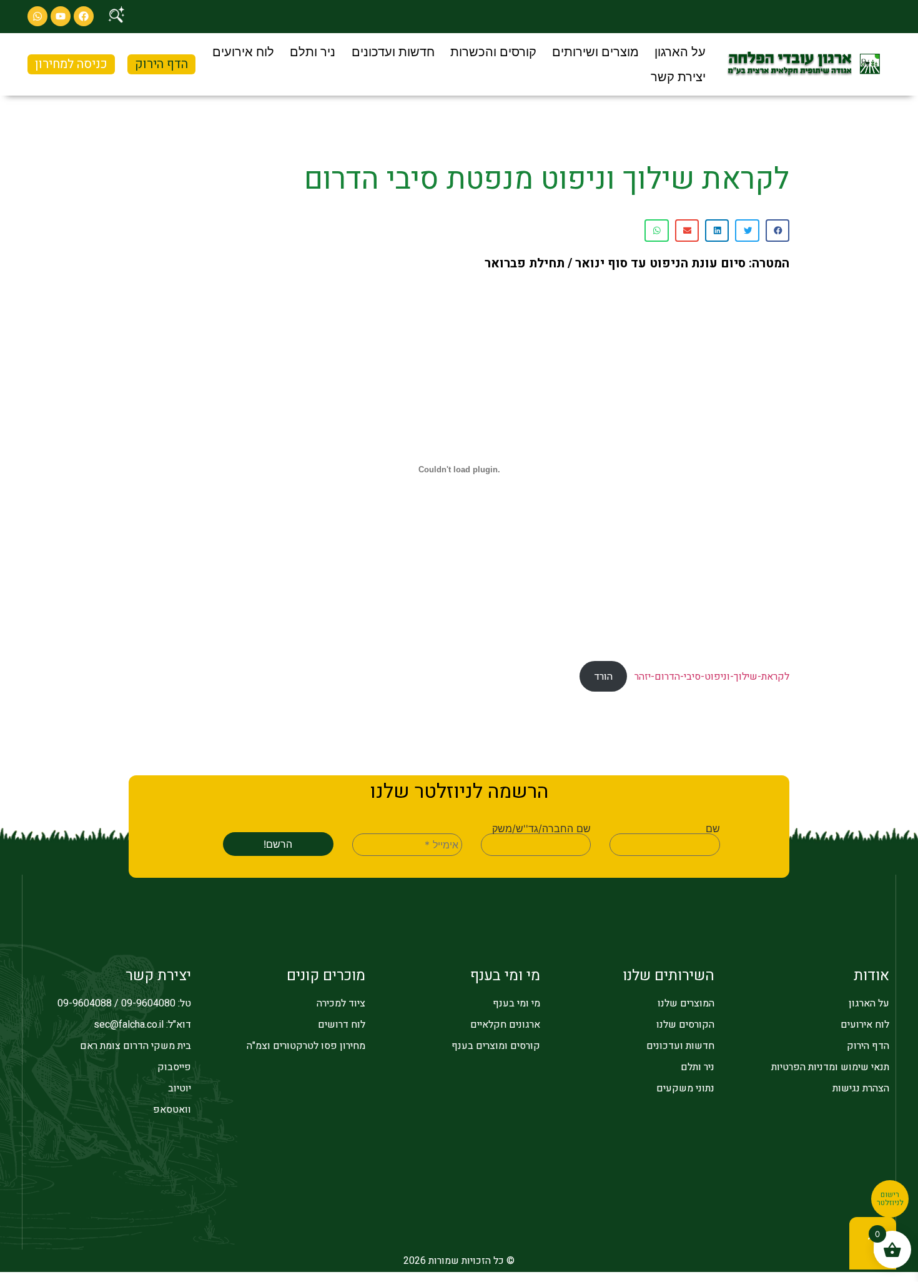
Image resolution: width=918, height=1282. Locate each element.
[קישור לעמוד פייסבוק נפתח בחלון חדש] (84, 16)
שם (712, 828)
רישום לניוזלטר (890, 1199)
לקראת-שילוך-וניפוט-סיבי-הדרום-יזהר (711, 676)
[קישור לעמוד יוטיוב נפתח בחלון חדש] (61, 16)
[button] (680, 51)
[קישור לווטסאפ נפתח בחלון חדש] (37, 16)
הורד (603, 676)
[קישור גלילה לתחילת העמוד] (872, 1243)
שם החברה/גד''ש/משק (541, 828)
